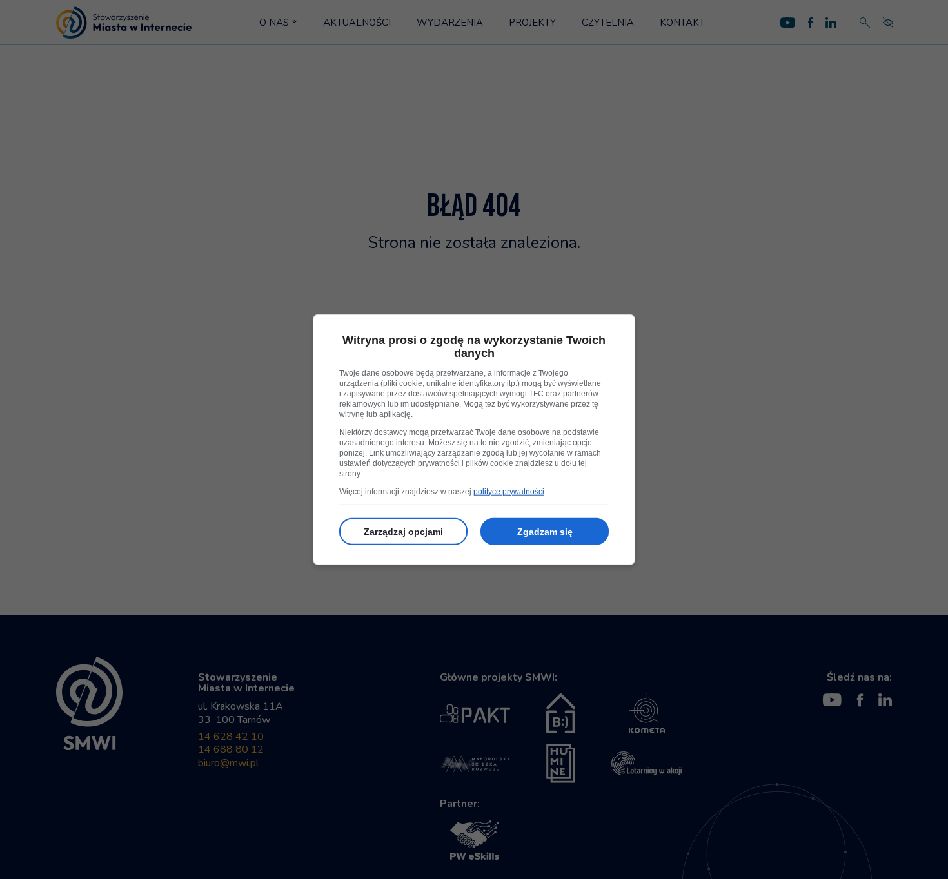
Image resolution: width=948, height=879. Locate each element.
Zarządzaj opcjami (403, 531)
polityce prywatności (508, 491)
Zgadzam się (545, 531)
